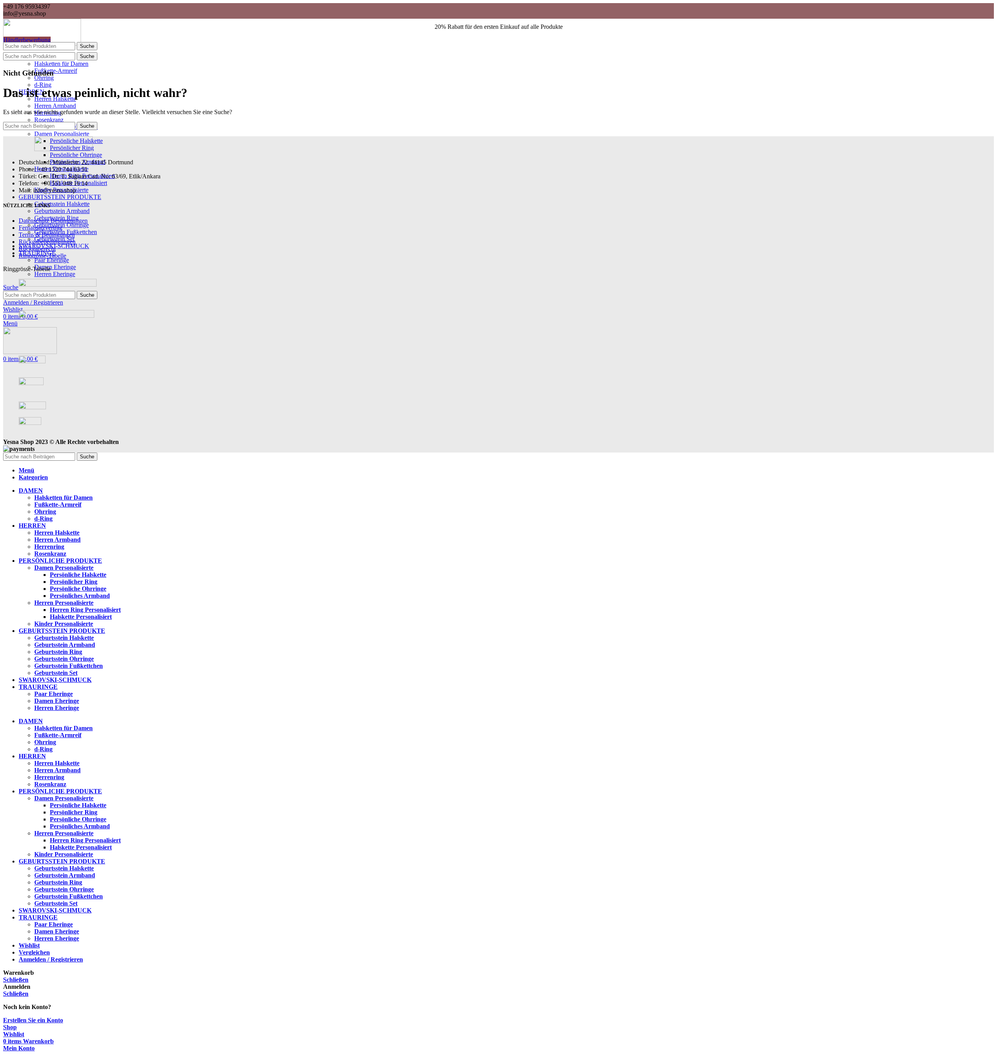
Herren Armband (55, 105)
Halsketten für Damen (61, 63)
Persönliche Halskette (78, 574)
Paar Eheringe (51, 260)
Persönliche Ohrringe (76, 154)
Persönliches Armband (80, 595)
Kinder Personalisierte (63, 623)
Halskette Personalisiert (81, 616)
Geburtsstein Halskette (62, 204)
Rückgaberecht (37, 248)
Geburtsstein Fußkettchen (68, 665)
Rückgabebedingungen (47, 241)
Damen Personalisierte (61, 133)
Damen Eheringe (55, 267)
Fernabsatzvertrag (40, 227)
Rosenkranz (48, 119)
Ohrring (44, 77)
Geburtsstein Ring (58, 651)
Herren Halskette (56, 532)
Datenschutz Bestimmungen (53, 220)
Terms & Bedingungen (47, 234)
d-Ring (42, 84)
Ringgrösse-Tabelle (42, 255)
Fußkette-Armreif (55, 70)
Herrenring (49, 546)
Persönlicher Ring (73, 581)
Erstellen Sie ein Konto (33, 1020)
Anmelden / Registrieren (51, 959)
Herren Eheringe (54, 274)
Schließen (15, 979)
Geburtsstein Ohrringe (64, 658)
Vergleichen (34, 952)
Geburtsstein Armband (62, 211)
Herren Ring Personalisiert (85, 609)
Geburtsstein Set (56, 672)
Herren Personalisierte (63, 602)
